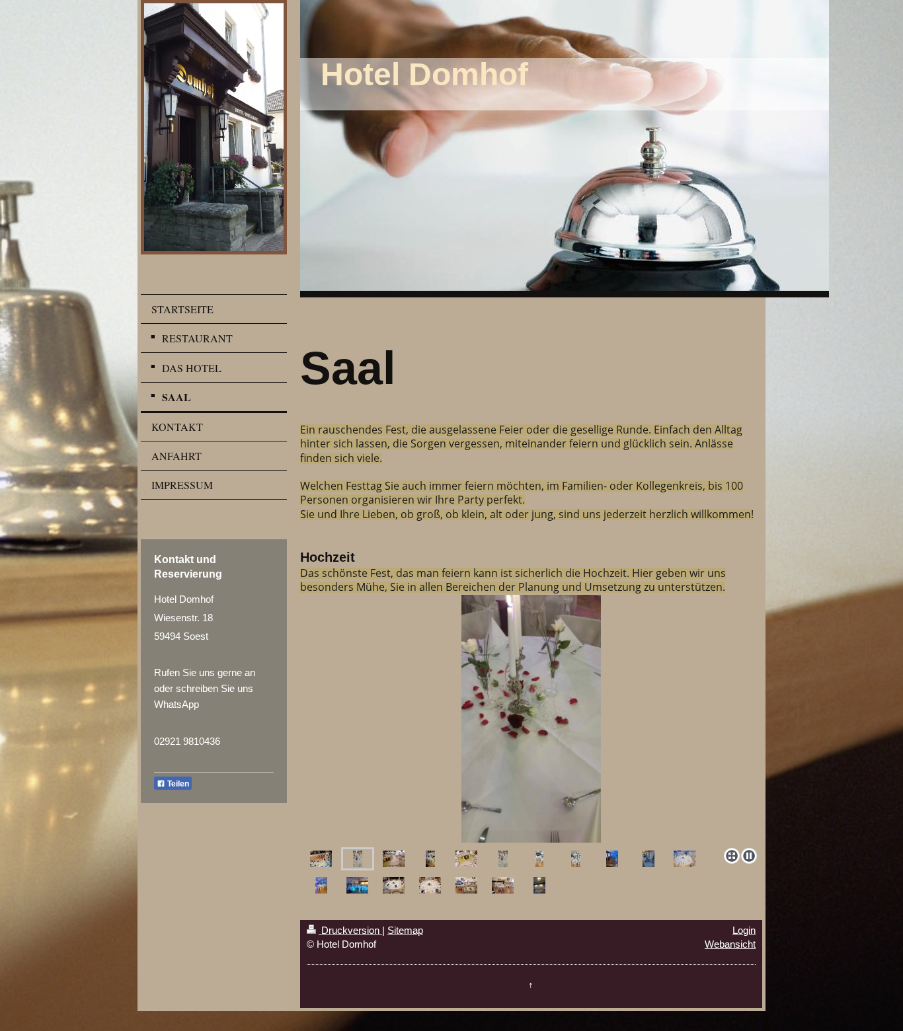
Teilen (177, 783)
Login (744, 930)
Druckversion (350, 930)
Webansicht (730, 944)
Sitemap (405, 930)
